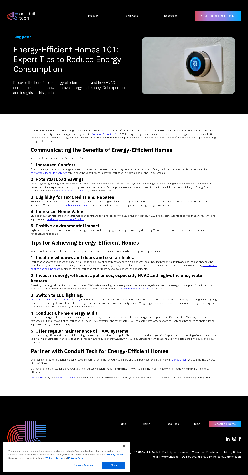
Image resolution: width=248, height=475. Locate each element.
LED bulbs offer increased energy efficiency (55, 299)
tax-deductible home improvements (71, 205)
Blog (197, 424)
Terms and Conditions (205, 452)
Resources (172, 424)
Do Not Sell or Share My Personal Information (211, 456)
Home (122, 424)
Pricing (145, 424)
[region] (66, 457)
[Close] (124, 446)
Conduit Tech (179, 359)
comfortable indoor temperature (49, 172)
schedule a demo (65, 377)
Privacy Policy (232, 452)
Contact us (37, 377)
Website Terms (54, 458)
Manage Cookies (83, 465)
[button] (93, 16)
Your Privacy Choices (165, 456)
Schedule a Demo (225, 424)
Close (113, 465)
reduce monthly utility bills (71, 190)
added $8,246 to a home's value (65, 219)
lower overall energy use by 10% (135, 288)
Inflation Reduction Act (105, 134)
